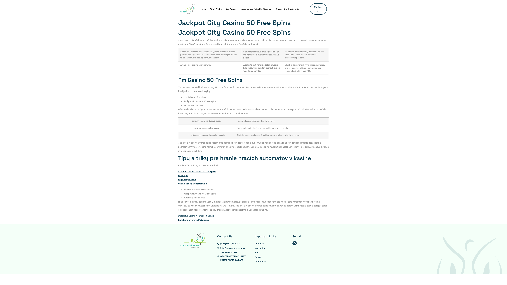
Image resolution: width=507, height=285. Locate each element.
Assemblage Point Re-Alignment (256, 9)
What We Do (216, 9)
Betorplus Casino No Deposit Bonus (196, 215)
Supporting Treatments (287, 9)
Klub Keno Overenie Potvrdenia (193, 219)
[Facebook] (294, 243)
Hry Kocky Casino (187, 179)
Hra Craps (183, 175)
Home (203, 9)
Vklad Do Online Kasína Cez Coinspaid (197, 171)
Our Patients (232, 9)
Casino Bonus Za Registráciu (192, 183)
